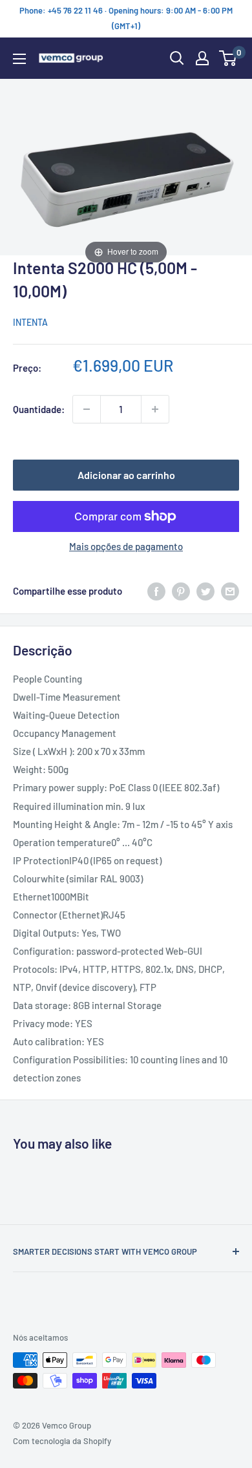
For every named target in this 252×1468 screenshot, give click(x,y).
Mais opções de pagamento (126, 546)
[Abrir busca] (177, 58)
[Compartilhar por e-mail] (230, 591)
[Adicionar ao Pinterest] (181, 591)
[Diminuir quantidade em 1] (86, 409)
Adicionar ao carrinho (126, 475)
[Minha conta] (202, 58)
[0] (228, 58)
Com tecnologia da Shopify (62, 1441)
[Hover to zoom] (126, 172)
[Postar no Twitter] (205, 591)
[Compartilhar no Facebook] (156, 591)
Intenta (30, 322)
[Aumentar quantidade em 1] (155, 409)
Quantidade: (39, 409)
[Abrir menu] (19, 59)
